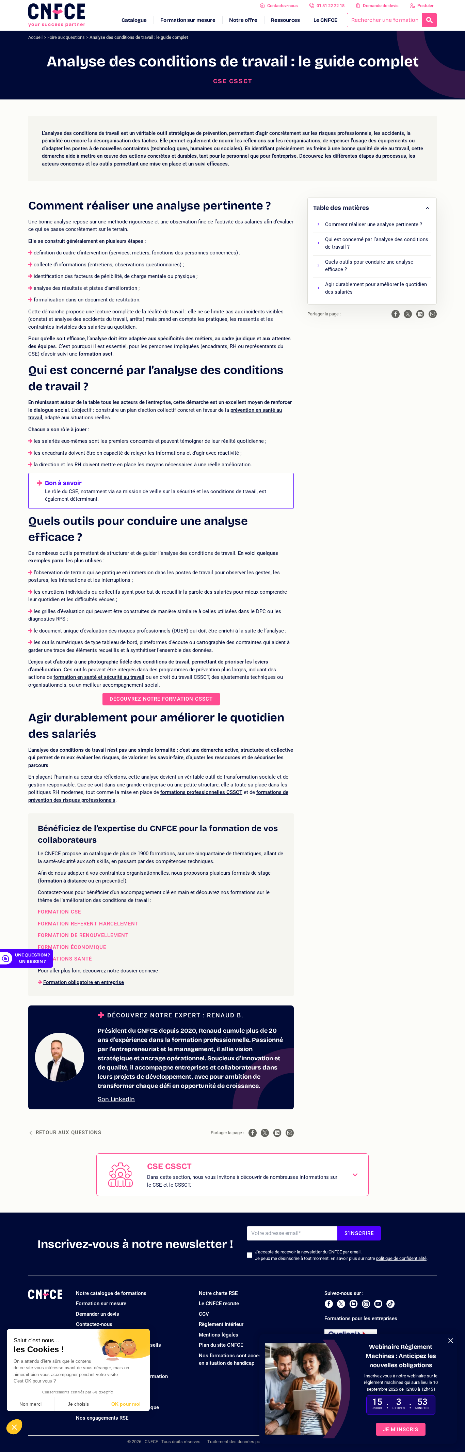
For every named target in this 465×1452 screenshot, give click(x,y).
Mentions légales (218, 1335)
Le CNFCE (325, 20)
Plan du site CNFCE (221, 1345)
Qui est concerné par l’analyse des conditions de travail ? (376, 243)
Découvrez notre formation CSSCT (161, 699)
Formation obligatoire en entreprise (83, 982)
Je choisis (78, 1404)
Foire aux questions (66, 37)
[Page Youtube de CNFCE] (378, 1304)
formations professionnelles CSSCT (201, 792)
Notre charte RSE (218, 1293)
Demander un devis (97, 1314)
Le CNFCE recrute (219, 1303)
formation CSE (59, 912)
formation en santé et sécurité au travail (98, 677)
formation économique (72, 947)
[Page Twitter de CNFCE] (341, 1304)
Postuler (425, 5)
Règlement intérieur (221, 1324)
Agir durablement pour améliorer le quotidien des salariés (376, 288)
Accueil (35, 37)
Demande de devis (381, 5)
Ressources (285, 20)
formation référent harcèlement (88, 923)
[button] (14, 1427)
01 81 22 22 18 (330, 5)
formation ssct (95, 354)
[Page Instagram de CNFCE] (366, 1304)
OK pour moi (126, 1404)
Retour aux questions (68, 1132)
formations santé (65, 959)
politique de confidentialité (401, 1258)
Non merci (30, 1404)
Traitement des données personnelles (243, 1441)
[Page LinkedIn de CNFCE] (353, 1304)
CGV (204, 1314)
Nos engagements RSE (102, 1418)
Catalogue (134, 20)
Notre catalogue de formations (111, 1293)
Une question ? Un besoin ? (32, 958)
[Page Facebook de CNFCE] (328, 1304)
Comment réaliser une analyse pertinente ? (373, 224)
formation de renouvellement (83, 935)
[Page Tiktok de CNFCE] (390, 1304)
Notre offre (243, 20)
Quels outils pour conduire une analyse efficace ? (369, 266)
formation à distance (63, 881)
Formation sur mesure (187, 20)
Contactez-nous (282, 5)
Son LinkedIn (116, 1099)
